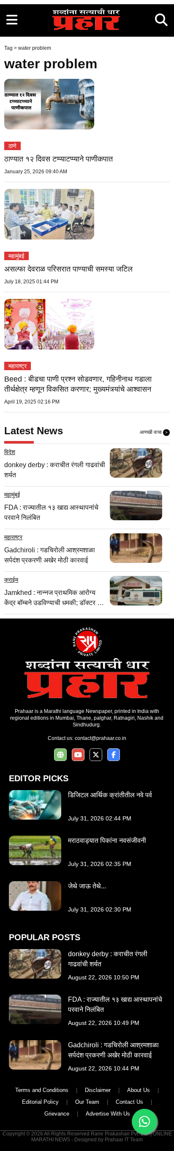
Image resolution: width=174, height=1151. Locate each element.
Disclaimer (98, 1090)
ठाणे (12, 146)
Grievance (56, 1114)
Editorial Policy (40, 1102)
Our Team (87, 1102)
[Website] (60, 754)
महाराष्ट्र (17, 366)
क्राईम (11, 579)
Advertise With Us (108, 1114)
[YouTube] (78, 754)
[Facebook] (113, 754)
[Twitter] (96, 754)
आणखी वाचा (154, 432)
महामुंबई (16, 256)
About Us (138, 1090)
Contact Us (129, 1102)
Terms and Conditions (41, 1090)
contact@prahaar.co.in (100, 738)
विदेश (9, 452)
